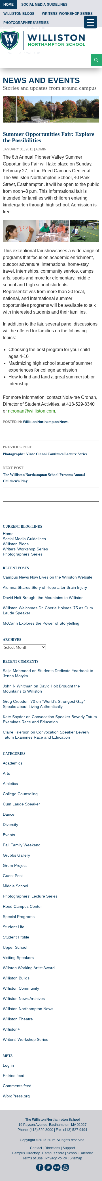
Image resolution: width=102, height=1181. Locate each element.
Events (9, 834)
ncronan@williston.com (31, 411)
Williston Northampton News (46, 422)
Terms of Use (33, 1158)
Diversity (10, 824)
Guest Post (13, 875)
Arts (6, 773)
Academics (12, 763)
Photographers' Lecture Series (30, 896)
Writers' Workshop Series (25, 1039)
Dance (8, 814)
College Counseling (20, 794)
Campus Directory (26, 1153)
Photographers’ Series (26, 23)
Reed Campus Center (22, 906)
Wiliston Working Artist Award (29, 967)
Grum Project (15, 865)
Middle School (15, 886)
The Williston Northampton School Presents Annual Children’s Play (44, 474)
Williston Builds (16, 978)
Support (69, 1148)
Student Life (13, 927)
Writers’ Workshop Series (67, 14)
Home (8, 5)
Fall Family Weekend (22, 845)
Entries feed (13, 1075)
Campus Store (53, 1153)
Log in (8, 1065)
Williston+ (11, 1029)
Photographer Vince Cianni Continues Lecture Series (45, 450)
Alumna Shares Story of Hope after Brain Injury (45, 587)
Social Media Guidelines (44, 5)
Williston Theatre (18, 1019)
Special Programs (19, 916)
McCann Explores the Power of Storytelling (41, 623)
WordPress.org (16, 1096)
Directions (52, 1148)
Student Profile (16, 937)
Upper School (15, 947)
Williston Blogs (18, 14)
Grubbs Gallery (16, 855)
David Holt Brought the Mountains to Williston (43, 597)
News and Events (41, 80)
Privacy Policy (56, 1158)
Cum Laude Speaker (21, 804)
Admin (40, 149)
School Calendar (80, 1153)
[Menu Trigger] (90, 22)
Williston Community (21, 988)
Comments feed (17, 1085)
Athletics (10, 783)
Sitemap (75, 1158)
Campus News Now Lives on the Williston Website (47, 577)
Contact (36, 1148)
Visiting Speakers (18, 957)
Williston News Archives (24, 998)
